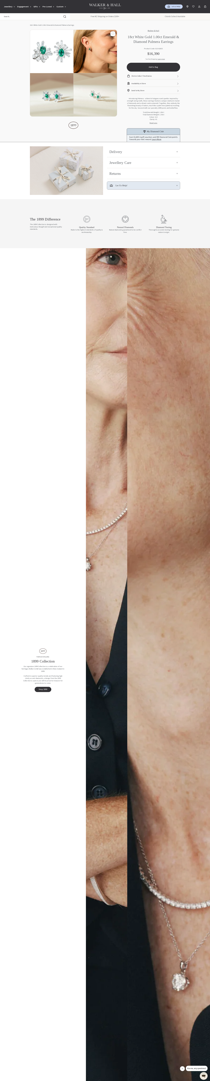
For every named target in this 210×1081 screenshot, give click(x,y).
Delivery (115, 152)
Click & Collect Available (175, 16)
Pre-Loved (47, 7)
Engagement (23, 7)
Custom (60, 7)
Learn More (156, 139)
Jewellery (8, 7)
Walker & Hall (153, 31)
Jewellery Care (120, 163)
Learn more (161, 59)
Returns (115, 174)
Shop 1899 (43, 689)
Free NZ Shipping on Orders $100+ (105, 16)
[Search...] (64, 16)
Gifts (36, 7)
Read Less (153, 123)
